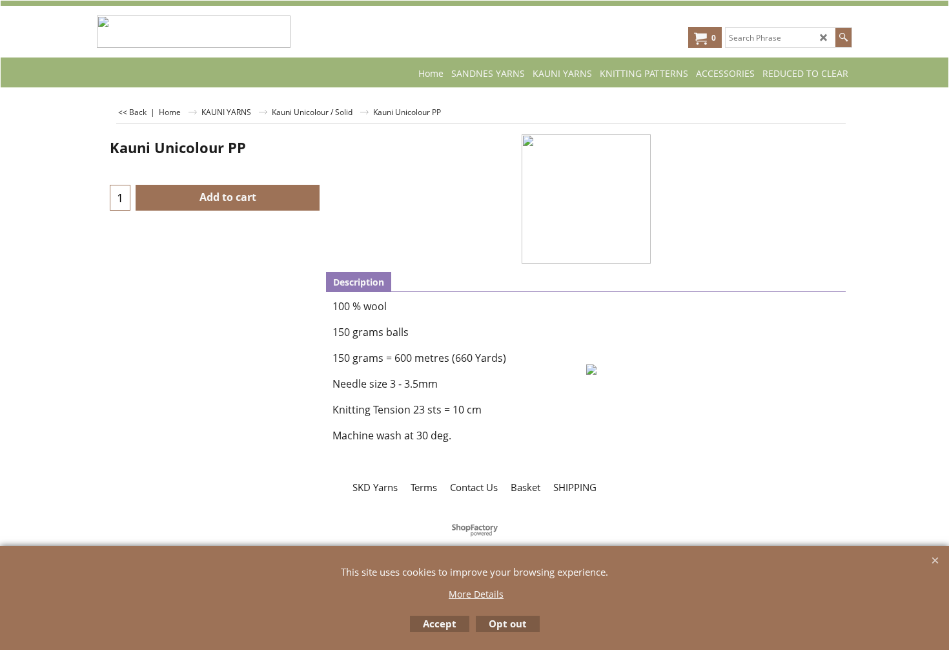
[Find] (843, 37)
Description (358, 282)
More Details (476, 594)
